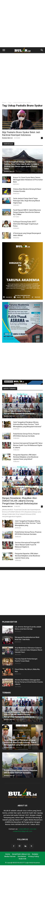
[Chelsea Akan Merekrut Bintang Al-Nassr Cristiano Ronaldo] (6, 191)
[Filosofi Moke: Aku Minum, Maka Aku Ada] (7, 672)
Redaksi (35, 854)
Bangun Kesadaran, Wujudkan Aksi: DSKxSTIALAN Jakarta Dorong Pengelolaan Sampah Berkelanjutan (19, 411)
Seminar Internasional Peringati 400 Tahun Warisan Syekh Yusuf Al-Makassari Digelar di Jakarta (27, 445)
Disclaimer (22, 856)
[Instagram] (19, 846)
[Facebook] (13, 846)
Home (4, 102)
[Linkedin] (25, 846)
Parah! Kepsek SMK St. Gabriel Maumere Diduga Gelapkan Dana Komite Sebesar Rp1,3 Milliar (27, 212)
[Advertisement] (22, 23)
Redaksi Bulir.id (7, 138)
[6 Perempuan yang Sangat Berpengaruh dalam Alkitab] (6, 235)
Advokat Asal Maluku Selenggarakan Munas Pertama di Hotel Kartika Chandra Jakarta (29, 682)
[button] (3, 50)
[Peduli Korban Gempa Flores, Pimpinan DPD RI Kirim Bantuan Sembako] (6, 436)
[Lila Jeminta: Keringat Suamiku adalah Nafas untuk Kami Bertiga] (7, 629)
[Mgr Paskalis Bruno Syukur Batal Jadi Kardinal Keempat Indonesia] (22, 119)
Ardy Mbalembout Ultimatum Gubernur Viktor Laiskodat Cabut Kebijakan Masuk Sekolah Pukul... (28, 650)
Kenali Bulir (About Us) (21, 854)
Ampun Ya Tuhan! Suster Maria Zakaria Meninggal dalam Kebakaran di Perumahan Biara (28, 180)
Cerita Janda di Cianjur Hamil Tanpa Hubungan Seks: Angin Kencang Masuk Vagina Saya (26, 201)
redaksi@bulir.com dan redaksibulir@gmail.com (24, 830)
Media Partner (10, 856)
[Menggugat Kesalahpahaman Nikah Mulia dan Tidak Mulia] (7, 640)
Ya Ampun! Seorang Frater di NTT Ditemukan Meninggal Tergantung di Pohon (25, 224)
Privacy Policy (33, 856)
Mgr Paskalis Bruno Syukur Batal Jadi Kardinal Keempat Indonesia (21, 133)
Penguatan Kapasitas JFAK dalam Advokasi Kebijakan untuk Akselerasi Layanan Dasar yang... (27, 556)
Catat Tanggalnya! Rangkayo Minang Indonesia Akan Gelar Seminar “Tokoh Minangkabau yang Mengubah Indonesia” (27, 424)
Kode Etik (22, 859)
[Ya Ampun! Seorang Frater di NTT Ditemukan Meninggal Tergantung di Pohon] (6, 224)
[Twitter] (31, 846)
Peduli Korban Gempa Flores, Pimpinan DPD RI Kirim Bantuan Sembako (20, 771)
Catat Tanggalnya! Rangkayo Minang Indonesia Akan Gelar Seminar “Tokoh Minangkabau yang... (28, 523)
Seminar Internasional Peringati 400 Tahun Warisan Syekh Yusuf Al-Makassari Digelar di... (27, 545)
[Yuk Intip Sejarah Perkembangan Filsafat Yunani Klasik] (7, 661)
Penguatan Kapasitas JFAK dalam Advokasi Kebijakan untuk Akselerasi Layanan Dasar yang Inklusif (25, 457)
